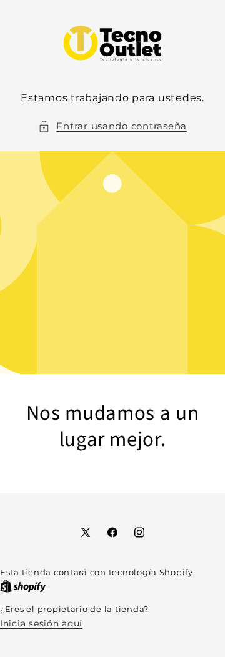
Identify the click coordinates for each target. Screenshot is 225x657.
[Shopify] (23, 586)
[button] (112, 127)
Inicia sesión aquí (41, 623)
